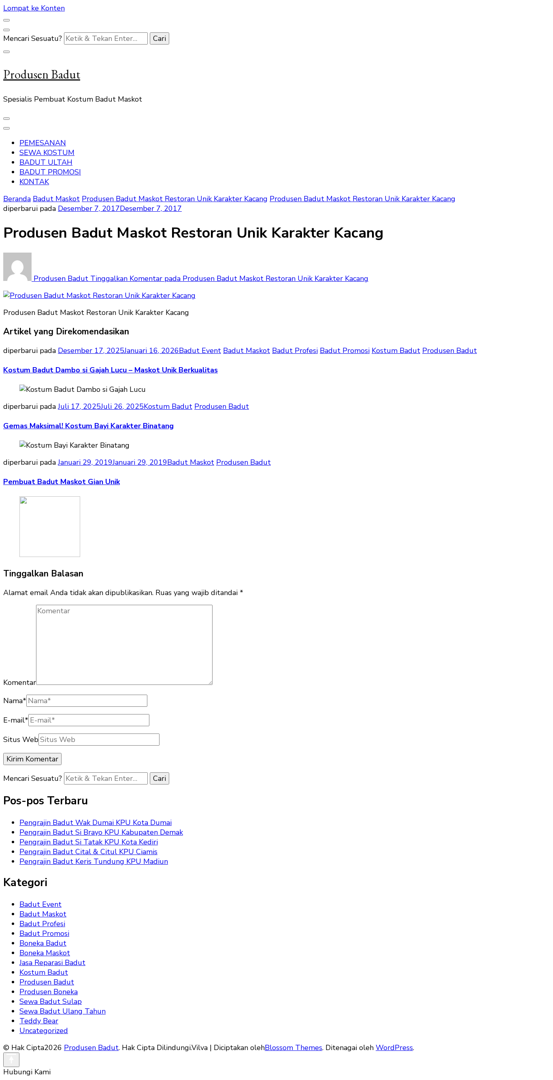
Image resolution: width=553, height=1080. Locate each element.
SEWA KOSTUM (46, 152)
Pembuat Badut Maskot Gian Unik (61, 482)
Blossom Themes (293, 1047)
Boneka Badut (42, 943)
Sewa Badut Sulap (50, 1001)
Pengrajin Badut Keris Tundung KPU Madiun (93, 861)
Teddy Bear (38, 1021)
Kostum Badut (396, 350)
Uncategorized (43, 1030)
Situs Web (20, 739)
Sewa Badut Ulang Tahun (62, 1011)
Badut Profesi (295, 350)
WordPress (394, 1047)
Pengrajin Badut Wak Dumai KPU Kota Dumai (95, 822)
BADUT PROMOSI (50, 172)
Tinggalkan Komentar (229, 278)
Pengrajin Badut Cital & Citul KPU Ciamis (88, 852)
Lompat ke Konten (34, 8)
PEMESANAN (42, 143)
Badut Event (200, 350)
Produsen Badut (41, 74)
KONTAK (34, 182)
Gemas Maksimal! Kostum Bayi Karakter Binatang (88, 426)
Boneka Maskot (44, 953)
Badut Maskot (56, 199)
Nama (14, 701)
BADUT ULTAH (45, 162)
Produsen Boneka (48, 992)
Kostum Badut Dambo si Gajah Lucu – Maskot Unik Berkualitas (110, 370)
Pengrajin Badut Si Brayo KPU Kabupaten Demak (101, 832)
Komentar (19, 682)
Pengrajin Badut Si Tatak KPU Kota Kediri (88, 842)
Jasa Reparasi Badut (52, 962)
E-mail (15, 720)
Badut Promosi (345, 350)
